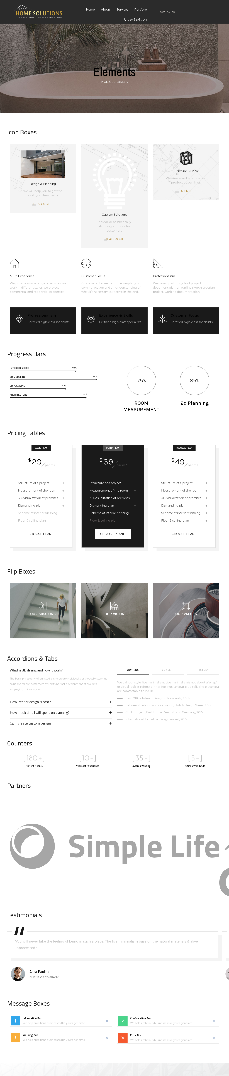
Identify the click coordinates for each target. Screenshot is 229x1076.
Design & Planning (43, 184)
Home (90, 9)
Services (122, 9)
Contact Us (167, 11)
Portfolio (140, 9)
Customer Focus (93, 276)
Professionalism (164, 276)
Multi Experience (22, 276)
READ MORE (43, 204)
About (105, 9)
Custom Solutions (114, 214)
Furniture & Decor (186, 171)
